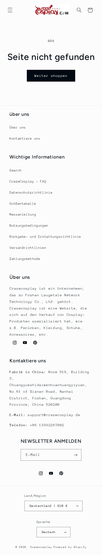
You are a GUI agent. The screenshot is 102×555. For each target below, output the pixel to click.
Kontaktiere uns (24, 138)
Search (15, 170)
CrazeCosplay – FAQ (27, 181)
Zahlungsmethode (24, 259)
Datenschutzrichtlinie (30, 192)
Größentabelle (22, 203)
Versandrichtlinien (27, 248)
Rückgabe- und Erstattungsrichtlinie (45, 236)
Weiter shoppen (51, 76)
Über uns (17, 127)
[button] (10, 10)
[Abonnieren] (75, 455)
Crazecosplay (41, 547)
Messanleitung (22, 214)
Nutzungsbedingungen (28, 225)
